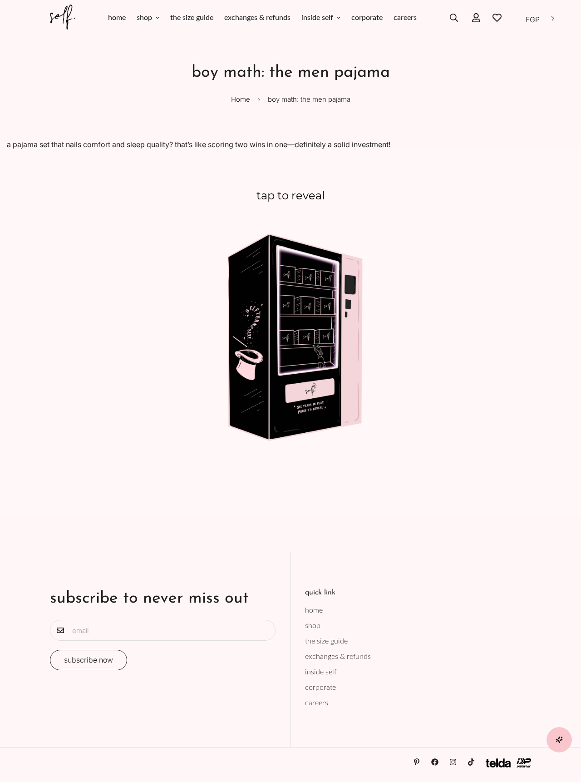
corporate (367, 17)
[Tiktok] (471, 762)
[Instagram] (453, 762)
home (117, 17)
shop (144, 17)
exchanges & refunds (257, 17)
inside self (317, 17)
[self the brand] (62, 17)
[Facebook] (434, 762)
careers (405, 17)
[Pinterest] (416, 762)
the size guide (191, 17)
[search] (454, 18)
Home (240, 99)
